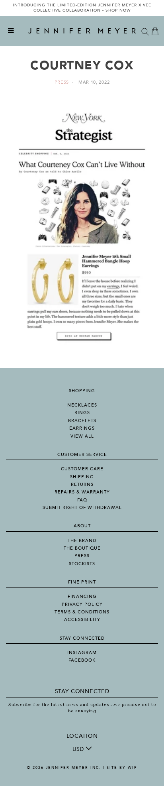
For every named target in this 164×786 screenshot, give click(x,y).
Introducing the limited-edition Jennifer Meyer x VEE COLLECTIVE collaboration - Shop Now (82, 8)
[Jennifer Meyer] (82, 31)
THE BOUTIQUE (82, 548)
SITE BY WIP (122, 767)
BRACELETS (82, 421)
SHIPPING (82, 477)
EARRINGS (82, 428)
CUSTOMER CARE (82, 469)
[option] (82, 8)
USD (78, 749)
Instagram (82, 653)
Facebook (82, 660)
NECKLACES (82, 405)
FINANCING (82, 596)
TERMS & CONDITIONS (82, 612)
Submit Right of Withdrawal (82, 508)
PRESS (82, 556)
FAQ (82, 500)
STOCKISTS (82, 564)
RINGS (82, 413)
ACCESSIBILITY (82, 620)
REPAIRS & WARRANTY (82, 492)
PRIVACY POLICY (82, 604)
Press (62, 82)
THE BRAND (82, 541)
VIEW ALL (82, 436)
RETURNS (82, 484)
